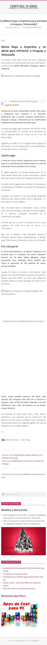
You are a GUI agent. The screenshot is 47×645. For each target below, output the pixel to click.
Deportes (28, 27)
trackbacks (26, 474)
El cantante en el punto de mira (15, 574)
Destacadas (37, 27)
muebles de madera (14, 524)
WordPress (36, 640)
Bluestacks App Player (13, 595)
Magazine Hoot (21, 640)
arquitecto (42, 515)
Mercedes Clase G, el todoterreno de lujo (19, 588)
